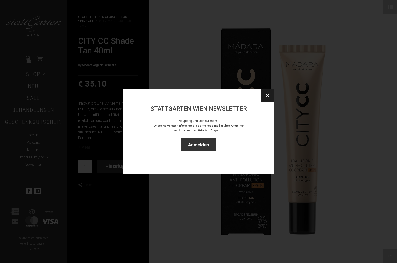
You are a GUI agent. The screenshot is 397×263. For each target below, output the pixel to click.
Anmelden (198, 145)
